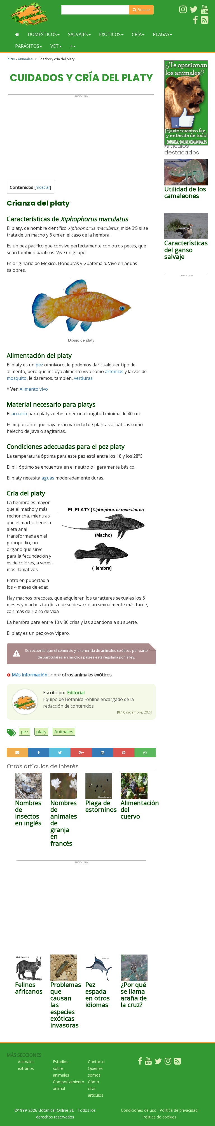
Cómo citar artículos (95, 1088)
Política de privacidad (179, 1110)
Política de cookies (159, 1117)
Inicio (11, 59)
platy (41, 732)
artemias (114, 371)
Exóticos (110, 34)
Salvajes (78, 34)
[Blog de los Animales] (177, 1062)
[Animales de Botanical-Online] (32, 14)
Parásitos (27, 46)
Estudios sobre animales (61, 1068)
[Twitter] (158, 1062)
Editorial (76, 693)
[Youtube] (148, 1062)
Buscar (143, 9)
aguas (47, 478)
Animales (25, 59)
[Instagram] (168, 1062)
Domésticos (42, 34)
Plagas (161, 34)
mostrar (43, 187)
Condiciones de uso (138, 1110)
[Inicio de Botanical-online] (17, 34)
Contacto (96, 1061)
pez (39, 365)
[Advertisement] (81, 136)
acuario (19, 414)
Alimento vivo (34, 389)
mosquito (17, 378)
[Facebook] (140, 1062)
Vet (54, 46)
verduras (83, 378)
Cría (137, 34)
